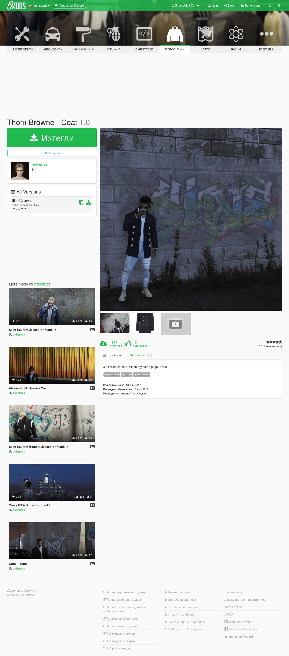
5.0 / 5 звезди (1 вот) (270, 346)
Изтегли (56, 137)
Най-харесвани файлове (181, 607)
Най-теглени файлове (179, 614)
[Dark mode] (270, 5)
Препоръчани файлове (180, 599)
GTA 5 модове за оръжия (120, 618)
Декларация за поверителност (245, 599)
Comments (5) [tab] (143, 355)
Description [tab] (114, 355)
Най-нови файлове (177, 592)
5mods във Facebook (242, 629)
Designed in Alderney (21, 590)
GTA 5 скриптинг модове (120, 626)
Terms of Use (233, 607)
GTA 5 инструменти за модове (124, 592)
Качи (214, 5)
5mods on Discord (240, 636)
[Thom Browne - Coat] (191, 219)
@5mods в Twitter (240, 622)
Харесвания (140, 345)
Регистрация (253, 5)
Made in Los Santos (20, 595)
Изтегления (115, 345)
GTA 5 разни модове (117, 648)
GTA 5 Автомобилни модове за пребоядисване (124, 609)
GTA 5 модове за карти (119, 641)
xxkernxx (39, 164)
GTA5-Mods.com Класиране (183, 629)
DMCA (228, 614)
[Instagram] (34, 169)
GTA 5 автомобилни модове (122, 599)
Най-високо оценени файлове (185, 622)
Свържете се (233, 592)
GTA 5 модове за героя (119, 633)
